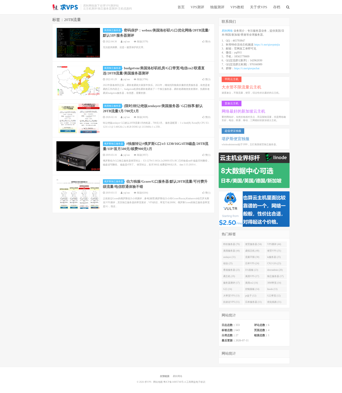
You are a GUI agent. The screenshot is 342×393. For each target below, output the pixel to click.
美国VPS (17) (252, 276)
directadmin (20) (275, 270)
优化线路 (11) (274, 302)
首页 (181, 7)
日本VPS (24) (252, 263)
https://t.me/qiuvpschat (246, 68)
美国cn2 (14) (251, 282)
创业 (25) (228, 263)
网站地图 (158, 382)
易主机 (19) (229, 276)
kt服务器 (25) (274, 257)
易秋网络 (227, 30)
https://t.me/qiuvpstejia (267, 44)
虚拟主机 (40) (252, 250)
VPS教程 (237, 7)
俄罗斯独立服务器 (113, 143)
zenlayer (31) (229, 257)
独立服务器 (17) (275, 276)
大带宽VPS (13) (231, 295)
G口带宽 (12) (274, 295)
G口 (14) (227, 289)
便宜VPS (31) (274, 250)
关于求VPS (258, 7)
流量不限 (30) (252, 257)
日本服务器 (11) (253, 302)
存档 (276, 7)
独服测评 (217, 7)
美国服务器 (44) (231, 250)
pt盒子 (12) (250, 295)
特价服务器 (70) (231, 244)
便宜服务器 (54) (253, 244)
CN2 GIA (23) (274, 263)
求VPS (65, 7)
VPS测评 (197, 7)
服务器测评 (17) (231, 282)
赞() (207, 41)
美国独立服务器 (112, 30)
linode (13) (272, 289)
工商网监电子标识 (195, 382)
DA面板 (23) (251, 270)
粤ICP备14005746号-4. (174, 382)
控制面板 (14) (252, 289)
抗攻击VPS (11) (231, 302)
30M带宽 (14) (274, 282)
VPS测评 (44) (274, 244)
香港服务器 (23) (231, 270)
